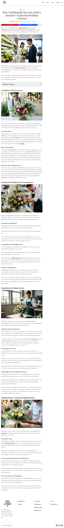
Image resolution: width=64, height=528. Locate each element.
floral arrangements (10, 443)
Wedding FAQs (22, 9)
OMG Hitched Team (14, 21)
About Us (20, 504)
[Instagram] (62, 525)
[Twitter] (59, 525)
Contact (57, 2)
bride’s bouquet (22, 28)
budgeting (22, 143)
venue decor (4, 433)
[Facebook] (57, 525)
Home (43, 2)
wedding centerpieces (16, 258)
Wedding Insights (38, 507)
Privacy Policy (53, 504)
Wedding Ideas (37, 504)
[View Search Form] (62, 3)
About (47, 2)
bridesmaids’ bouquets (20, 67)
